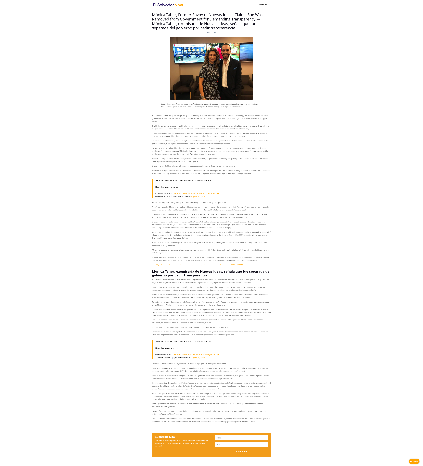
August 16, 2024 (198, 196)
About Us (263, 5)
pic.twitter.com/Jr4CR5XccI (207, 193)
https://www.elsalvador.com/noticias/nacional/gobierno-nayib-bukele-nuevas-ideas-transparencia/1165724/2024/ (199, 265)
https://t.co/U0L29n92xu (184, 193)
